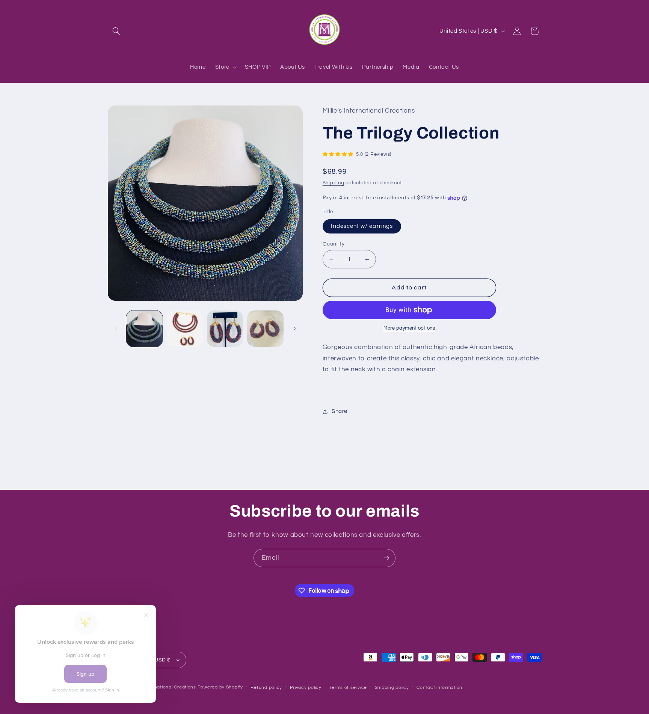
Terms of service (348, 687)
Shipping (333, 183)
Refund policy (266, 687)
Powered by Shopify (220, 687)
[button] (116, 31)
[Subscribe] (386, 558)
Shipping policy (392, 687)
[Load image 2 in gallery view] (184, 328)
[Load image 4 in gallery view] (265, 328)
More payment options (409, 328)
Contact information (439, 687)
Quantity (333, 244)
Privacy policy (305, 687)
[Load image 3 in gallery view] (225, 328)
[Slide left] (116, 328)
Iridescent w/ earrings (362, 226)
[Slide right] (294, 328)
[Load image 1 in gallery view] (144, 328)
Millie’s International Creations (162, 687)
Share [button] (339, 411)
